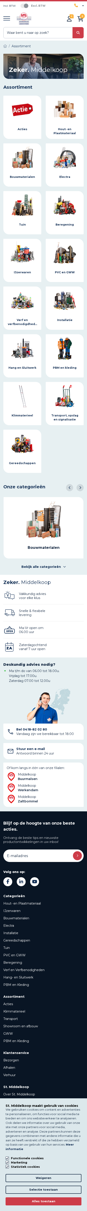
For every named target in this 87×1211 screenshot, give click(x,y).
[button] (69, 487)
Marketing (19, 1162)
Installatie (10, 933)
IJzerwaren (12, 911)
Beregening (12, 963)
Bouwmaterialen (16, 918)
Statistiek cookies (25, 1166)
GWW (8, 1034)
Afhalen (9, 1068)
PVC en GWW (14, 955)
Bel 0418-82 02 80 (31, 729)
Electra (8, 926)
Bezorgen (11, 1060)
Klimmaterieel (14, 1011)
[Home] (5, 46)
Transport (10, 1019)
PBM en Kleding (16, 985)
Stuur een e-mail (30, 749)
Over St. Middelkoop (19, 1094)
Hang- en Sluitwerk (18, 977)
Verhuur (9, 1075)
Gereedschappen (16, 940)
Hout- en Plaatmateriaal (22, 903)
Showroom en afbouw (20, 1026)
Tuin (6, 948)
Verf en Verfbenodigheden (24, 970)
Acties (8, 1004)
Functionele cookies (27, 1158)
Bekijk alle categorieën (41, 567)
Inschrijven (77, 855)
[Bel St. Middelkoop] (79, 6)
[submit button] (78, 32)
